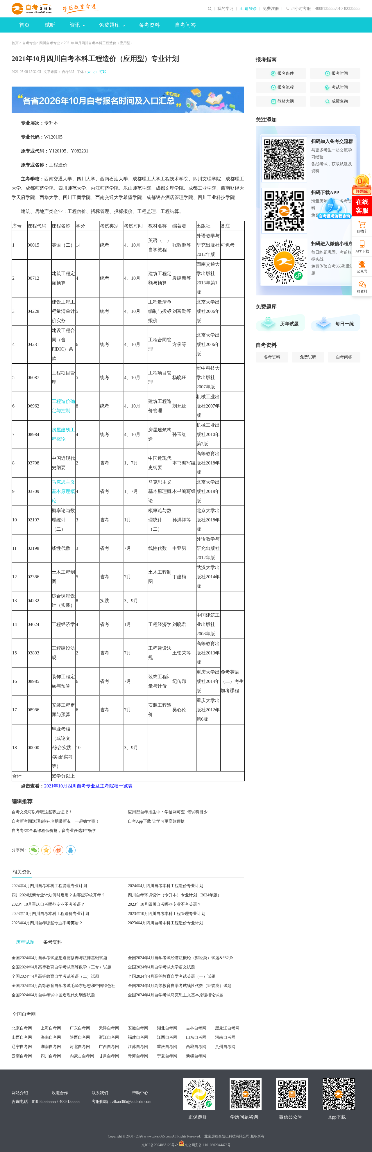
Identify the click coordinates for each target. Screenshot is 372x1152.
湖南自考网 (51, 1047)
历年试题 (289, 323)
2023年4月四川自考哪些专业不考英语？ (47, 923)
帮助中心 (140, 1093)
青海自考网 (138, 1056)
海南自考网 (51, 1037)
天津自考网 (109, 1028)
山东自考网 (196, 1037)
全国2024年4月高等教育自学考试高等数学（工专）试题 (61, 967)
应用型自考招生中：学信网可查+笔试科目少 (168, 812)
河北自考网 (80, 1047)
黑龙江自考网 (227, 1028)
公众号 (362, 271)
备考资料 (149, 25)
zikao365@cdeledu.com (131, 1101)
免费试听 (308, 357)
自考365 (68, 72)
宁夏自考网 (167, 1056)
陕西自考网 (80, 1037)
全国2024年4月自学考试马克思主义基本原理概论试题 (175, 995)
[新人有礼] (361, 184)
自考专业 (29, 43)
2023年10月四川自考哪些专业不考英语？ (164, 904)
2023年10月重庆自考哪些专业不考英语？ (48, 904)
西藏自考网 (196, 1047)
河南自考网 (225, 1037)
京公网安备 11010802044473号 (208, 1145)
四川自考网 (51, 1056)
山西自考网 (22, 1037)
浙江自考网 (109, 1037)
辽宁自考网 (22, 1047)
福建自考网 (138, 1037)
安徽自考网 (138, 1028)
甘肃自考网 (109, 1056)
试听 (50, 25)
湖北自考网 (167, 1028)
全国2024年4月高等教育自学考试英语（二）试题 (55, 976)
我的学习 (225, 9)
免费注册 (271, 9)
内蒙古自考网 (82, 1056)
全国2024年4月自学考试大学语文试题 (161, 967)
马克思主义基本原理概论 (63, 491)
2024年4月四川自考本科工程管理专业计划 (49, 886)
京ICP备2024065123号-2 (160, 1145)
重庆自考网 (167, 1047)
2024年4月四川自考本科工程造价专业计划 (165, 886)
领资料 (362, 291)
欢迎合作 (60, 1093)
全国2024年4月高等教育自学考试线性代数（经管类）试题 (180, 986)
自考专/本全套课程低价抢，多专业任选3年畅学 (54, 830)
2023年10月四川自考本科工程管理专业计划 (166, 913)
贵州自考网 (225, 1047)
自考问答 (185, 25)
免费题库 (109, 25)
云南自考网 (22, 1056)
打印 (102, 72)
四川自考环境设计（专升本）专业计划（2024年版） (174, 895)
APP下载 (362, 251)
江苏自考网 (138, 1047)
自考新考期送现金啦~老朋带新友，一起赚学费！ (55, 821)
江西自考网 (167, 1037)
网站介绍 (20, 1093)
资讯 (75, 25)
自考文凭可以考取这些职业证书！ (42, 812)
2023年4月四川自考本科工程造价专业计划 (165, 923)
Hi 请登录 (248, 9)
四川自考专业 (49, 43)
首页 (24, 25)
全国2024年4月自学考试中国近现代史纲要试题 (53, 995)
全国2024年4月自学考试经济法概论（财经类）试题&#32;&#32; (184, 958)
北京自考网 (22, 1028)
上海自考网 (51, 1028)
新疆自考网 (196, 1056)
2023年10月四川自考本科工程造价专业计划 (50, 913)
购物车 (362, 231)
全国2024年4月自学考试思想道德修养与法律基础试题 (59, 958)
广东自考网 (80, 1028)
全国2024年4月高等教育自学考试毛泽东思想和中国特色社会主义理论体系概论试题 (86, 986)
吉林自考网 (196, 1028)
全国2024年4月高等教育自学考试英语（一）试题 (171, 976)
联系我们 (100, 1093)
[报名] (128, 100)
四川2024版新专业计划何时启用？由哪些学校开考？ (58, 895)
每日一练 (344, 323)
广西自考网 (109, 1047)
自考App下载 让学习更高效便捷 (156, 821)
